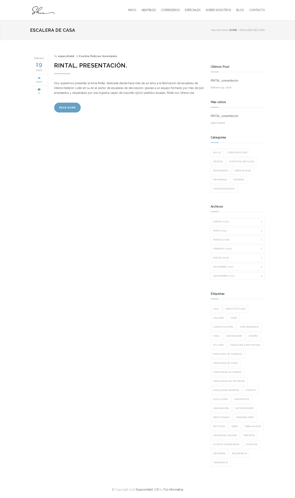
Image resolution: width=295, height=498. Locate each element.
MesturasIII (221, 417)
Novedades (109, 56)
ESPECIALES (192, 10)
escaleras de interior (229, 381)
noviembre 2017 (237, 276)
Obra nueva (243, 170)
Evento (251, 390)
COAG (233, 318)
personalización (225, 435)
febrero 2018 (237, 248)
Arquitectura (235, 309)
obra (235, 426)
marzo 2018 (237, 239)
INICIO (132, 10)
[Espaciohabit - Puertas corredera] (67, 10)
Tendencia (220, 462)
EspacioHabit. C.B (147, 489)
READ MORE (67, 107)
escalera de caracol (228, 354)
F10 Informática (173, 489)
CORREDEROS (170, 10)
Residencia (239, 453)
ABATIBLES (148, 10)
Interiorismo (244, 408)
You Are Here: (220, 30)
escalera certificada (245, 345)
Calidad (218, 318)
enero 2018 (237, 258)
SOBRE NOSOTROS (218, 10)
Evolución (220, 399)
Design (218, 161)
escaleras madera (226, 390)
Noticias (219, 426)
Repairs (239, 179)
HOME (233, 30)
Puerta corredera (226, 444)
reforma (219, 453)
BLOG (240, 10)
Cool (216, 336)
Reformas (220, 179)
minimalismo (245, 417)
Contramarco (249, 327)
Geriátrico (241, 399)
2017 (216, 309)
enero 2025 (237, 221)
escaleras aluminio (227, 372)
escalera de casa (225, 363)
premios (249, 435)
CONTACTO (257, 10)
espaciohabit (66, 56)
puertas (251, 444)
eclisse (218, 345)
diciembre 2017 (237, 267)
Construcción (237, 152)
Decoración (234, 336)
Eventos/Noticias (90, 56)
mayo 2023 (237, 230)
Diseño (253, 336)
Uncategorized (224, 188)
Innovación (221, 408)
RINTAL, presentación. (90, 65)
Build (217, 152)
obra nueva (253, 426)
